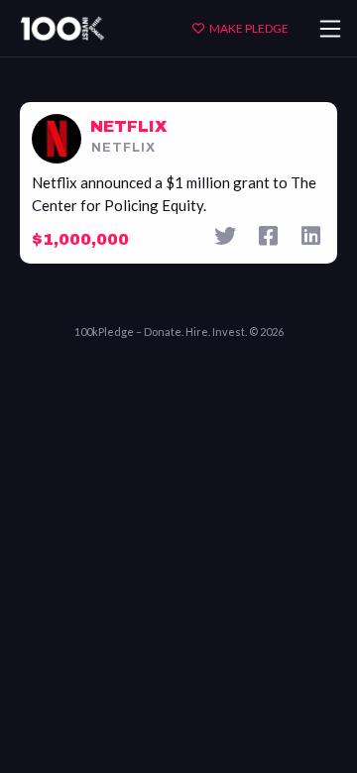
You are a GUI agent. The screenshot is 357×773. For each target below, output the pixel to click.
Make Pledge (249, 28)
